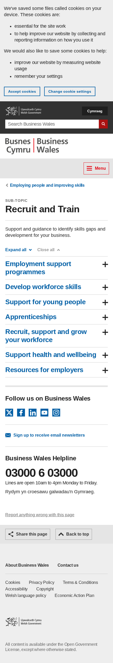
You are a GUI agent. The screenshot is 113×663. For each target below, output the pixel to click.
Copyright (45, 589)
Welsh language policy (25, 595)
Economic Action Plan (74, 595)
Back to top (77, 534)
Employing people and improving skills (47, 185)
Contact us (68, 565)
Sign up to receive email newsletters (49, 435)
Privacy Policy (41, 582)
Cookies (12, 582)
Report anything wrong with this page (39, 515)
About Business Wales (27, 565)
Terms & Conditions (80, 582)
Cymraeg (94, 111)
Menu (100, 168)
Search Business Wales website (103, 124)
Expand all (15, 250)
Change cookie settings (69, 91)
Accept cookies (22, 91)
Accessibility (16, 589)
